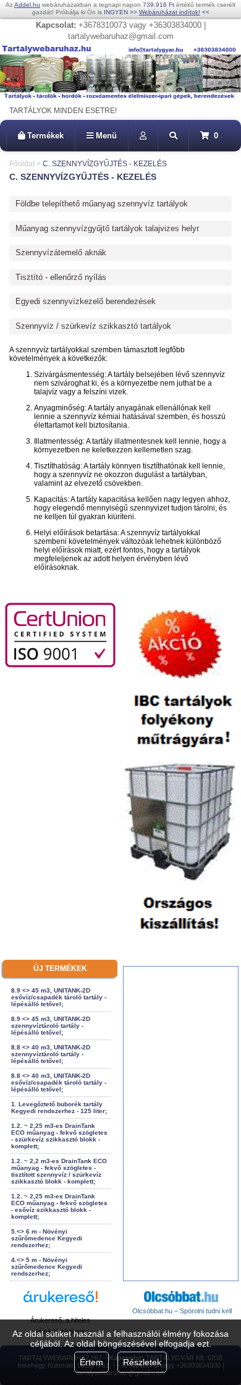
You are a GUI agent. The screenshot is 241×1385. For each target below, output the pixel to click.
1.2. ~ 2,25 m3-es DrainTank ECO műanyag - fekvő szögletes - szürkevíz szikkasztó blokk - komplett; (59, 1136)
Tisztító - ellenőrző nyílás (60, 277)
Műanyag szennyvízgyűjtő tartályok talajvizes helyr (107, 228)
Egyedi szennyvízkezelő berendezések (85, 301)
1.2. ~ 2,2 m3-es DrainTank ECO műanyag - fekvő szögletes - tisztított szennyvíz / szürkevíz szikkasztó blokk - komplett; (59, 1171)
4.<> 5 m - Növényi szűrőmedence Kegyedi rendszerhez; (46, 1266)
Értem (91, 1362)
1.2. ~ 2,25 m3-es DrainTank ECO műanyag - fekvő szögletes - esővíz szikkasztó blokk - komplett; (59, 1206)
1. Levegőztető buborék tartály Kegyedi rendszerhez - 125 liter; (59, 1107)
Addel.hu (27, 4)
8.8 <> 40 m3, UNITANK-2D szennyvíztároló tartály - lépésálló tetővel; (50, 1054)
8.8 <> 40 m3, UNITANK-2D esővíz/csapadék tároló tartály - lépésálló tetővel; (58, 1082)
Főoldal (22, 163)
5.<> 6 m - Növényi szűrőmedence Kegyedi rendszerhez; (46, 1238)
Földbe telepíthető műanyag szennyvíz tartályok (101, 203)
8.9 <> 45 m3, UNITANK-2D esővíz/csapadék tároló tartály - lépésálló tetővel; (58, 997)
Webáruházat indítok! (169, 12)
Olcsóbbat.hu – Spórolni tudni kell (182, 1311)
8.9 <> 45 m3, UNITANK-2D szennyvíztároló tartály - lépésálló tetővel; (50, 1025)
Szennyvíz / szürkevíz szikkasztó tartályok (93, 326)
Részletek (142, 1362)
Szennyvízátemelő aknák (60, 252)
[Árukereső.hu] (60, 1302)
